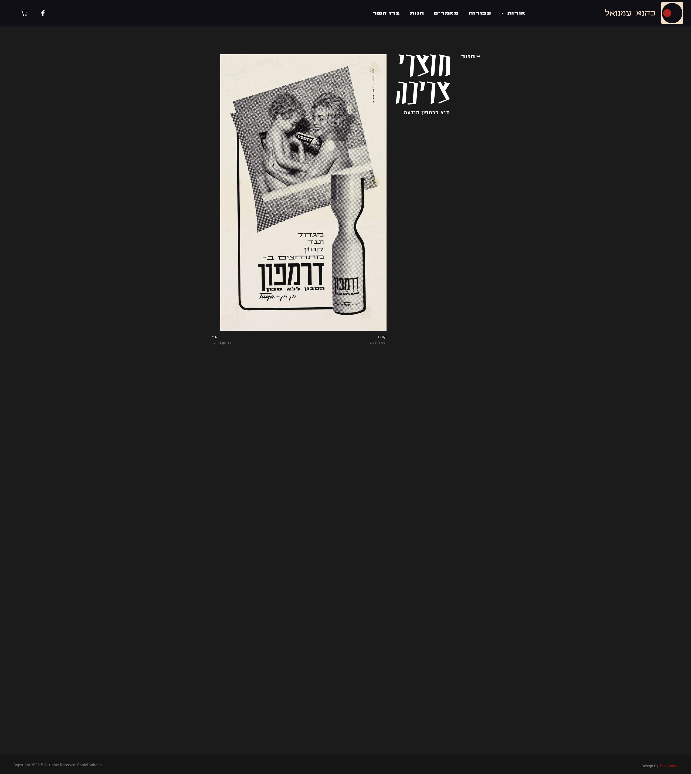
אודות (516, 13)
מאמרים (446, 13)
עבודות (480, 13)
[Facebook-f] (43, 13)
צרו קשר (386, 13)
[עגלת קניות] (24, 13)
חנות (417, 13)
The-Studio (668, 766)
